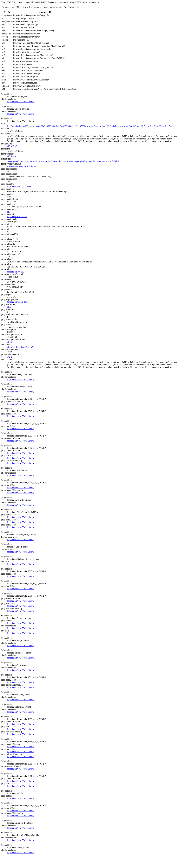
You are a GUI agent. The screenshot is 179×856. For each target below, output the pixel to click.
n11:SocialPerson (113, 126)
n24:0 (9, 357)
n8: (8, 211)
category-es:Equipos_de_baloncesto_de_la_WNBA (96, 161)
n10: (9, 307)
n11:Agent (144, 126)
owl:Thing (27, 126)
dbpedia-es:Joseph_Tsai (17, 302)
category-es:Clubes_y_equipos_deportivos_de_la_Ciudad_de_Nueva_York (40, 161)
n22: (33, 347)
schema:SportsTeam (130, 126)
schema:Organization (96, 126)
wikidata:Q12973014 (77, 126)
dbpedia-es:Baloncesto (17, 216)
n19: (9, 342)
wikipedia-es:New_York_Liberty (21, 166)
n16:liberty (11, 156)
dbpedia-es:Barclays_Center (19, 186)
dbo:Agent (169, 126)
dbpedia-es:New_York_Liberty (20, 101)
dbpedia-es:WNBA (15, 272)
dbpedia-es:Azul (23, 347)
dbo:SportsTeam (157, 126)
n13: (13, 347)
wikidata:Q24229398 (41, 126)
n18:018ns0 (12, 146)
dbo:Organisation (14, 126)
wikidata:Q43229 (59, 126)
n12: (9, 347)
